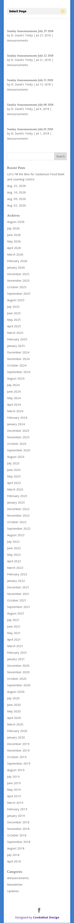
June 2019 (14, 783)
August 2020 (15, 692)
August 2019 (15, 770)
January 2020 (16, 737)
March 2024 (15, 411)
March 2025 (15, 333)
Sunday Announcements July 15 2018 (30, 80)
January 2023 (16, 502)
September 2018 (18, 842)
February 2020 (17, 731)
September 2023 (18, 450)
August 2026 (15, 222)
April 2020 (14, 718)
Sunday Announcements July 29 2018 (30, 31)
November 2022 (18, 515)
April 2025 (14, 326)
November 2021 (18, 594)
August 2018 (15, 848)
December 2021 (18, 587)
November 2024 (18, 359)
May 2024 (14, 398)
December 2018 (18, 822)
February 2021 (17, 652)
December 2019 (18, 744)
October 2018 (16, 835)
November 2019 (18, 750)
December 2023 (18, 431)
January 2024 (16, 424)
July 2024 (13, 385)
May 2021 (14, 633)
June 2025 (14, 313)
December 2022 (18, 509)
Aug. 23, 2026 (16, 186)
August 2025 (15, 300)
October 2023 (16, 444)
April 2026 (14, 248)
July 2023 (13, 463)
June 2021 (14, 626)
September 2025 (18, 293)
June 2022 (14, 548)
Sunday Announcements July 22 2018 (30, 56)
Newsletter (15, 884)
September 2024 (18, 372)
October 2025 (16, 287)
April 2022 (14, 561)
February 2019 (17, 809)
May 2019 (14, 789)
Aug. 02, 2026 (16, 205)
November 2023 (18, 437)
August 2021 (15, 613)
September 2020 (18, 685)
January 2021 (16, 659)
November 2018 (18, 829)
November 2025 (18, 280)
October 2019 (16, 757)
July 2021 (13, 620)
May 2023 (14, 476)
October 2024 (16, 365)
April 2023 (14, 483)
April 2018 (14, 861)
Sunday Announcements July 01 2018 (30, 129)
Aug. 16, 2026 (16, 192)
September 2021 (18, 607)
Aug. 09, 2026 (16, 199)
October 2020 (16, 679)
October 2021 (16, 600)
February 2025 (17, 339)
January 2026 (16, 267)
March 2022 (15, 568)
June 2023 (14, 470)
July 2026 (13, 228)
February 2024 (17, 417)
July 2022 (13, 541)
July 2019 (13, 776)
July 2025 (13, 307)
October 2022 (16, 522)
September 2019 (18, 763)
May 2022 (14, 555)
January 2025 (16, 346)
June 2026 (14, 235)
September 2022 (18, 528)
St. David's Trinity (22, 35)
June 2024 (14, 391)
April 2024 (14, 404)
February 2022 (17, 574)
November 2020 (18, 672)
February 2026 (17, 261)
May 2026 (14, 241)
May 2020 (14, 711)
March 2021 (15, 646)
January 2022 (16, 581)
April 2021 (14, 639)
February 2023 (17, 496)
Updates (13, 891)
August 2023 (15, 457)
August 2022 (15, 535)
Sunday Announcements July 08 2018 (30, 105)
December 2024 (18, 352)
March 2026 (15, 254)
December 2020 (18, 665)
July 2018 (13, 855)
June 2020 (14, 705)
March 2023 (15, 489)
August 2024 (15, 378)
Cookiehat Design (46, 917)
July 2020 (13, 698)
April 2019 (14, 796)
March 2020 (15, 724)
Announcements (17, 40)
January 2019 (16, 816)
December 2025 (18, 274)
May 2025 (14, 320)
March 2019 (15, 803)
